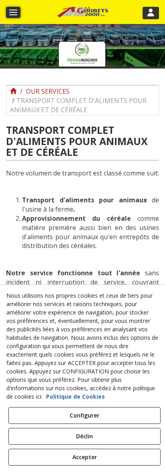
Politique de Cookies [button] (75, 396)
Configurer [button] (84, 415)
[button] (82, 12)
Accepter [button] (84, 457)
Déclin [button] (84, 436)
